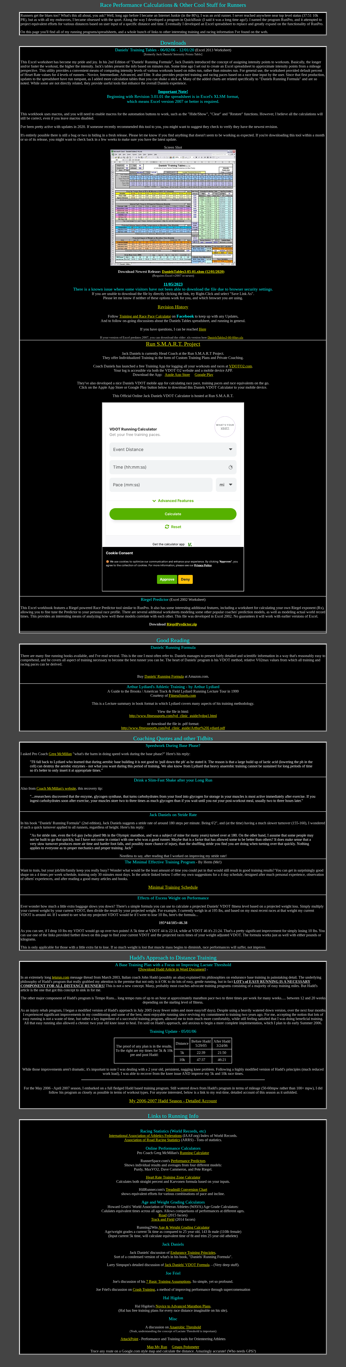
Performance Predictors (188, 1161)
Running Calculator (194, 1153)
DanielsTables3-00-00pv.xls (225, 337)
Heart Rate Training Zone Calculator (173, 1177)
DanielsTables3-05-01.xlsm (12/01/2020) (193, 272)
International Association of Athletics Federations (145, 1136)
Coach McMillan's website (56, 788)
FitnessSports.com (182, 695)
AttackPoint (129, 1339)
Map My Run (157, 1347)
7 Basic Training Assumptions (168, 1281)
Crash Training (144, 1289)
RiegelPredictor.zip (182, 624)
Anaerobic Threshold (185, 1327)
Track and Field (162, 1219)
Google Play (204, 375)
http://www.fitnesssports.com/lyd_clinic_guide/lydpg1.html (173, 716)
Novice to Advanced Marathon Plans (183, 1306)
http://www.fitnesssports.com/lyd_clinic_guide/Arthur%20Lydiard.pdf (173, 728)
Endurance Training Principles (192, 1253)
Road (163, 1215)
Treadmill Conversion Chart (186, 1190)
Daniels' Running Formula (164, 676)
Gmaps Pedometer (185, 1347)
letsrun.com (60, 977)
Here (202, 329)
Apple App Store (177, 375)
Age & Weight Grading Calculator (183, 1227)
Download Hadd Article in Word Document (172, 969)
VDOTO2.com (240, 366)
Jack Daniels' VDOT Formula (187, 1265)
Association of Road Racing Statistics (152, 1140)
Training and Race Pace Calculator (145, 316)
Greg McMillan (60, 754)
